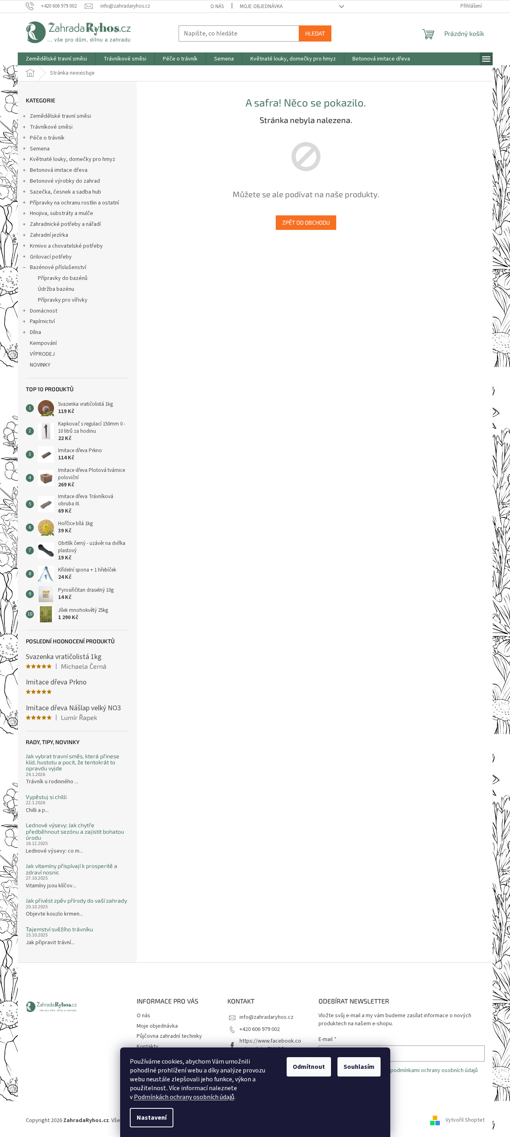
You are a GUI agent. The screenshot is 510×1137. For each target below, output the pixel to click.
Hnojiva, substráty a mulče (61, 213)
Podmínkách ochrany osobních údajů (184, 1097)
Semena (40, 149)
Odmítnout (309, 1066)
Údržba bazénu (56, 289)
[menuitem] (56, 58)
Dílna (35, 332)
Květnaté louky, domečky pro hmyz (72, 159)
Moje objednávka (261, 6)
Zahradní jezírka (49, 235)
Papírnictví (42, 321)
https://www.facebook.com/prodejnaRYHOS (270, 1045)
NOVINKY (40, 365)
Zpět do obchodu (306, 222)
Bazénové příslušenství (58, 267)
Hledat (315, 33)
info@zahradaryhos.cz (266, 1017)
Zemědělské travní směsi (60, 116)
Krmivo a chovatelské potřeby (66, 246)
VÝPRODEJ (42, 354)
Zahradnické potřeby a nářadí (65, 224)
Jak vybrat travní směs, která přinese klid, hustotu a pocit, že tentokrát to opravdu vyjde (72, 762)
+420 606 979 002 (259, 1029)
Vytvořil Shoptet (465, 1120)
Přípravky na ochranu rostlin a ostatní (74, 203)
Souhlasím (359, 1066)
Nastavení (152, 1117)
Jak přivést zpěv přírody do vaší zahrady (76, 900)
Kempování (43, 343)
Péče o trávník (47, 138)
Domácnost (43, 311)
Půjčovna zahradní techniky (169, 1036)
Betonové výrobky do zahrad (65, 181)
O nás (217, 6)
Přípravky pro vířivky (62, 300)
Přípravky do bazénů (62, 278)
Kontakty (147, 1047)
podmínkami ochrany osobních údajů (434, 1070)
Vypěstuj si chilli (46, 797)
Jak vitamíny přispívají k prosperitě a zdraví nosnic (71, 869)
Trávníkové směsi (51, 127)
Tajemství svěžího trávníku (59, 929)
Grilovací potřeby (51, 257)
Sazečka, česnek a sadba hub (65, 192)
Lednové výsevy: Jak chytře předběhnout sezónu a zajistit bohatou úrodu (75, 831)
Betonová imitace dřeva (58, 170)
